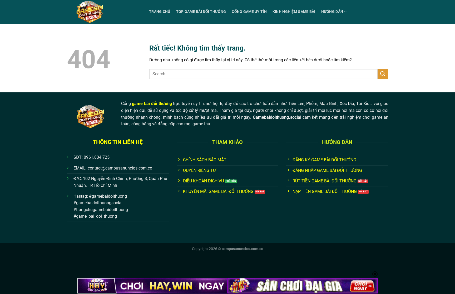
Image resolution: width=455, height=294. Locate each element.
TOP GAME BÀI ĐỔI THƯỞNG (201, 11)
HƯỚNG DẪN (332, 11)
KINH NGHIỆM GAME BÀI (294, 11)
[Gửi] (383, 74)
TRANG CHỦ (159, 11)
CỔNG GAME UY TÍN (249, 11)
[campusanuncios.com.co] (104, 12)
